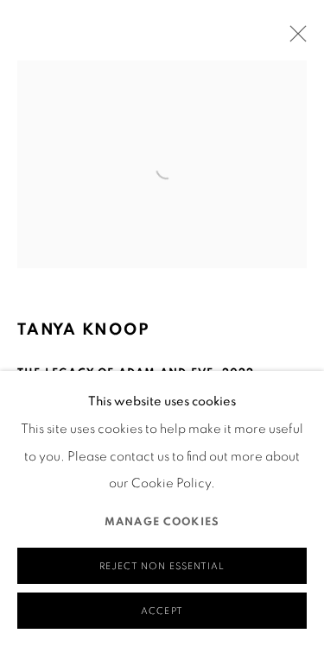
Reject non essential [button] (161, 566)
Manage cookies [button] (162, 522)
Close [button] (294, 39)
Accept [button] (161, 611)
